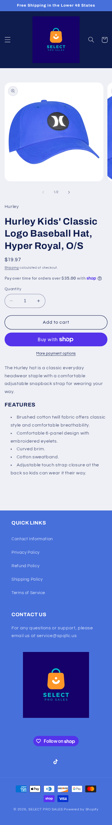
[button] (7, 39)
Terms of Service (28, 593)
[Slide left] (43, 192)
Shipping (12, 267)
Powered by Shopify (81, 809)
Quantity (13, 289)
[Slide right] (69, 192)
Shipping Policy (27, 579)
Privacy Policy (25, 552)
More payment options (56, 353)
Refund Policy (25, 566)
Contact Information (32, 539)
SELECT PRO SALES (45, 809)
